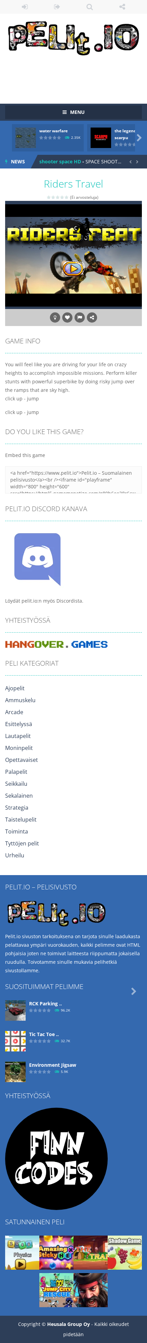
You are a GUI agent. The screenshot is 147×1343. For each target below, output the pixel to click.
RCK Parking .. (45, 1003)
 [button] (80, 317)
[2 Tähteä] (53, 197)
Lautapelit (18, 736)
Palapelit (16, 772)
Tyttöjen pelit (22, 843)
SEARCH (89, 7)
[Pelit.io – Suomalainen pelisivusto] (73, 36)
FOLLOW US (122, 7)
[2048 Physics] (22, 1252)
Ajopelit (15, 688)
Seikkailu (16, 783)
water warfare (53, 131)
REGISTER (57, 7)
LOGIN (24, 7)
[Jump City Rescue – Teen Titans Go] (56, 1289)
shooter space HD (60, 161)
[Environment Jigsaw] (15, 1071)
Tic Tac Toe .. (44, 1034)
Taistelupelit (21, 819)
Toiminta (16, 831)
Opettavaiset (21, 760)
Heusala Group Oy (68, 1324)
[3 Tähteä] (58, 197)
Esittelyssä (18, 724)
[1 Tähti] (49, 197)
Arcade (14, 712)
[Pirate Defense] (91, 1289)
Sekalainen (19, 795)
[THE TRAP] (91, 1252)
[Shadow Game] (125, 1252)
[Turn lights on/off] (55, 317)
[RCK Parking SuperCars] (15, 1010)
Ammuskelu (20, 700)
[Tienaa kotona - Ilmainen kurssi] (56, 1158)
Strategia (16, 807)
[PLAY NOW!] (25, 137)
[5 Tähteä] (67, 197)
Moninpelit (19, 748)
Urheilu (14, 855)
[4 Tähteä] (62, 197)
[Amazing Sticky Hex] (56, 1252)
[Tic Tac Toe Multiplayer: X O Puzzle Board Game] (15, 1040)
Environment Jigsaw (52, 1065)
